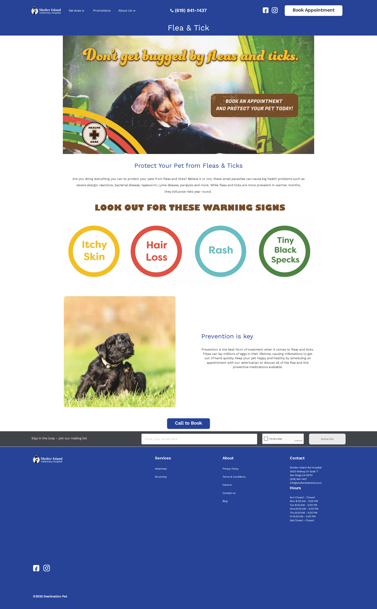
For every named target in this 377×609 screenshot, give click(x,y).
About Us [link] (125, 10)
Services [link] (75, 10)
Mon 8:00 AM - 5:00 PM (304, 501)
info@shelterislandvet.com (306, 482)
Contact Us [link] (228, 493)
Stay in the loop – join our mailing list (59, 438)
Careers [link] (227, 484)
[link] (264, 10)
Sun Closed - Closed (302, 497)
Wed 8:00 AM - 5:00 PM (304, 508)
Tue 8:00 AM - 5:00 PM (303, 505)
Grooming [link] (160, 476)
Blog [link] (225, 501)
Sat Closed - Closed (302, 520)
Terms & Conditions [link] (233, 476)
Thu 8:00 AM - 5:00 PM (303, 512)
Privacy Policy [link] (230, 468)
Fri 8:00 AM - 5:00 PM (303, 516)
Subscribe (327, 438)
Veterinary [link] (161, 468)
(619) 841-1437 (191, 10)
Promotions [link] (101, 10)
